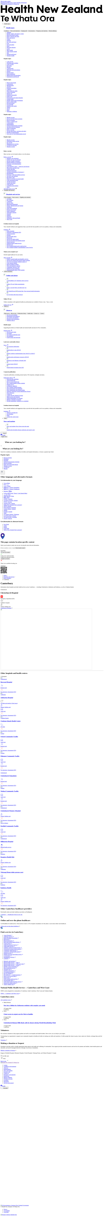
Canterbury (9, 201)
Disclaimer (6, 1081)
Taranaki (9, 214)
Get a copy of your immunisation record (16, 134)
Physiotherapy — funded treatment (12, 975)
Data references (10, 392)
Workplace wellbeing (12, 111)
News (5, 345)
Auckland (9, 198)
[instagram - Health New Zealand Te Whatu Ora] (1, 1092)
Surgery (9, 71)
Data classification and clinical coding (16, 390)
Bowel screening (11, 120)
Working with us (11, 320)
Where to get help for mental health (15, 179)
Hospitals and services (9, 190)
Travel (8, 108)
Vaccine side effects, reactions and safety (16, 131)
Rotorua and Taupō (11, 209)
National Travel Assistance (13, 268)
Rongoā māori (10, 72)
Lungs (8, 48)
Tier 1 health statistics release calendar (16, 383)
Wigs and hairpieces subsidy (13, 266)
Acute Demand (7, 935)
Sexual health (10, 104)
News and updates (8, 1070)
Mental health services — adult (11, 962)
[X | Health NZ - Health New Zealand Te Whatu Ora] (1, 1204)
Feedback (6, 229)
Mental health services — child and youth (14, 964)
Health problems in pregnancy (14, 162)
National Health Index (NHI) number (16, 270)
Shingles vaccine (11, 146)
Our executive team (11, 332)
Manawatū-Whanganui (12, 204)
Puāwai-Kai (7, 977)
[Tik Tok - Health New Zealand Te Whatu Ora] (1, 1202)
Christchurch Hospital (6, 608)
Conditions (6, 31)
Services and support (9, 1083)
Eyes (8, 43)
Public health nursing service (11, 979)
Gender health (10, 99)
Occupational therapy (9, 972)
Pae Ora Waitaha (8, 973)
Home (5, 575)
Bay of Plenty (10, 200)
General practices (11, 233)
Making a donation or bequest (14, 399)
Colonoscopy (10, 84)
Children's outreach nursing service (12, 947)
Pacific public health (11, 102)
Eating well (9, 96)
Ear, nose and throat (11, 42)
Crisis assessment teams (12, 180)
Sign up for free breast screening (14, 118)
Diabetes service (8, 953)
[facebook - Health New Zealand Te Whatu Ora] (1, 1090)
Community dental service (10, 950)
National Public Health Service (14, 243)
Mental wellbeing (52, 31)
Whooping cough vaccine (13, 141)
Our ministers (10, 336)
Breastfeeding (10, 173)
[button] (3, 1058)
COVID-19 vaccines (12, 145)
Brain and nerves (11, 38)
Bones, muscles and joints (13, 36)
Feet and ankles (10, 44)
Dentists (9, 235)
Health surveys (10, 384)
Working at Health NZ (12, 412)
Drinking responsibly (12, 95)
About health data (11, 380)
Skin (8, 53)
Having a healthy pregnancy (13, 161)
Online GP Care (8, 304)
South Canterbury (11, 211)
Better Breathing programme (11, 938)
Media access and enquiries (13, 397)
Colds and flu (10, 61)
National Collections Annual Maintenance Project (18, 391)
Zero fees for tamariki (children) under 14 (17, 261)
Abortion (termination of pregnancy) (15, 172)
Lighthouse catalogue (12, 386)
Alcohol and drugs (11, 181)
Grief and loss (10, 184)
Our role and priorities (12, 315)
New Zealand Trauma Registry (14, 387)
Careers (15, 2)
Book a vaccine (10, 129)
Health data (30, 313)
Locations (6, 1080)
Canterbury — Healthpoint (11, 914)
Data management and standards (14, 388)
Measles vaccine (11, 117)
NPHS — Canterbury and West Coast (10, 993)
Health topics (7, 23)
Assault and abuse (11, 183)
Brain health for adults (12, 91)
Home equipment (11, 74)
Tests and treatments (15, 31)
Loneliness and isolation (12, 185)
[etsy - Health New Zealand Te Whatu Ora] (52, 1197)
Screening (9, 165)
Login (3, 435)
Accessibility (7, 1210)
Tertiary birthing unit (9, 984)
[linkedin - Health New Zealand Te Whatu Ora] (1, 1094)
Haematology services (9, 957)
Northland (9, 207)
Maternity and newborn (9, 961)
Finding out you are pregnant (14, 159)
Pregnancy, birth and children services (16, 174)
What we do (6, 313)
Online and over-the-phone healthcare (10, 926)
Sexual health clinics (12, 236)
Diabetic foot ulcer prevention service (13, 954)
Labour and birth (11, 169)
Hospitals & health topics (7, 2)
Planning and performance (13, 319)
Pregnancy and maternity (41, 31)
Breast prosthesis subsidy (13, 264)
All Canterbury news (6, 1000)
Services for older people (13, 239)
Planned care (10, 244)
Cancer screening (11, 92)
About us (6, 306)
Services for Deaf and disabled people (16, 240)
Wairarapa (9, 216)
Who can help (7, 257)
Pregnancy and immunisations (14, 163)
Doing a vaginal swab (12, 121)
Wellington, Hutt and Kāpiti (13, 218)
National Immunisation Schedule (14, 125)
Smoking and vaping (12, 106)
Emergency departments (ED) (14, 232)
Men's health (10, 50)
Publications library (22, 313)
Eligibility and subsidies (25, 197)
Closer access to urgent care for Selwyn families (18, 1014)
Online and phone (8, 271)
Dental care (9, 93)
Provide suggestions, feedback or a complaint (17, 401)
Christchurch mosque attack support (12, 949)
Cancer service (7, 943)
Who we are (13, 313)
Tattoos (8, 107)
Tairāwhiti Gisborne (11, 212)
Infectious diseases (11, 47)
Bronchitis (9, 65)
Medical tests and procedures (14, 75)
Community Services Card (13, 267)
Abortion (9, 86)
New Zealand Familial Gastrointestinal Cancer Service (20, 247)
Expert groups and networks (13, 337)
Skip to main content (6, 1)
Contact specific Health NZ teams (15, 395)
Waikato (9, 215)
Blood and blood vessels (12, 35)
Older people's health (12, 51)
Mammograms (10, 85)
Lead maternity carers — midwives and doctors (18, 166)
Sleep (8, 110)
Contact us (36, 313)
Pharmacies (9, 238)
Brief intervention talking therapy (12, 942)
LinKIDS (6, 958)
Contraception (10, 123)
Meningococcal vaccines (13, 144)
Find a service (15, 197)
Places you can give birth (10, 976)
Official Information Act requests (14, 398)
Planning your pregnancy (13, 158)
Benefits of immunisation (13, 132)
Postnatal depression (11, 170)
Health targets (7, 330)
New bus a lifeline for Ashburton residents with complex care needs (24, 1005)
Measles (9, 67)
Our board (9, 333)
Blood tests (6, 939)
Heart (8, 46)
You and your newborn (12, 176)
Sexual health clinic (8, 980)
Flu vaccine (9, 142)
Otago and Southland (12, 208)
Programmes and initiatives (13, 316)
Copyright (6, 1212)
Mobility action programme (10, 966)
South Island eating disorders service (12, 981)
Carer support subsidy (12, 263)
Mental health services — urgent (11, 965)
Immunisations (31, 31)
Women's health (10, 55)
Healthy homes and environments (15, 100)
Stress (8, 187)
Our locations (10, 414)
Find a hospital (7, 197)
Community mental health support (12, 951)
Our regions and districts (12, 317)
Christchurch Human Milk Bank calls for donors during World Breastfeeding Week (30, 1023)
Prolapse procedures (11, 88)
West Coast (9, 219)
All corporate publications (13, 346)
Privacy (5, 1209)
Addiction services (8, 936)
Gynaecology (7, 955)
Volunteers (3, 1040)
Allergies (9, 32)
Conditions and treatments (10, 1066)
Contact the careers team (12, 416)
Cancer (8, 39)
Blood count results (11, 82)
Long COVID (10, 64)
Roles (8, 415)
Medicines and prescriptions (13, 70)
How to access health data (13, 382)
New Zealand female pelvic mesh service (16, 246)
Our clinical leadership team (13, 334)
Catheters (9, 89)
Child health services (9, 946)
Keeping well (24, 31)
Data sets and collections (13, 379)
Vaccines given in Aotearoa (13, 127)
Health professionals (22, 2)
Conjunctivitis (10, 68)
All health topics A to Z (9, 188)
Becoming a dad (11, 177)
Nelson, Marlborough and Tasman (15, 205)
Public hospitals (10, 231)
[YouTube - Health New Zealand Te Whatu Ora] (1, 1199)
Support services (11, 242)
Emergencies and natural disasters (15, 97)
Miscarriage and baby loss (13, 168)
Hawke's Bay (10, 203)
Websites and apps (8, 1078)
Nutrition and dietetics (9, 970)
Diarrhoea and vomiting (12, 63)
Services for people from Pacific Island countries (18, 260)
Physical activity (11, 103)
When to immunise (11, 128)
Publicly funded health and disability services (17, 259)
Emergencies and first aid (13, 76)
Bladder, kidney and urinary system (15, 33)
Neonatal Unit (7, 969)
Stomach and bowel (11, 54)
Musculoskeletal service (9, 968)
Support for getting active (10, 983)
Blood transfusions (8, 940)
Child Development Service (10, 945)
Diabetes (9, 40)
